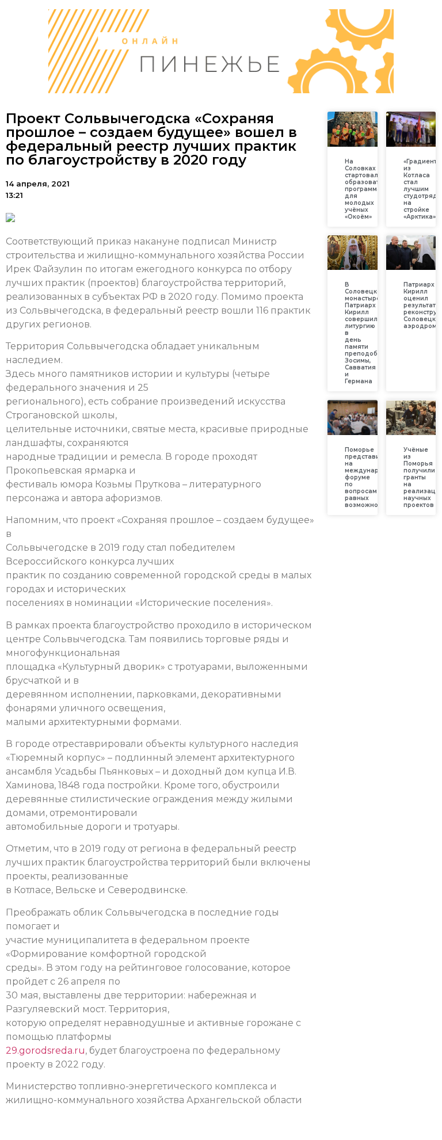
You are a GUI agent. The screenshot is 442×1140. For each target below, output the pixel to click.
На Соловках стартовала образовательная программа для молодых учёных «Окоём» (374, 189)
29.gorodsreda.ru (45, 1050)
